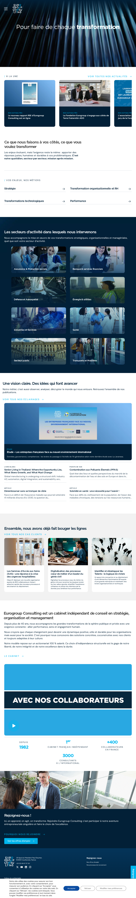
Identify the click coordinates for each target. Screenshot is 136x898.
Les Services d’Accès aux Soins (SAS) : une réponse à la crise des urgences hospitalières (23, 574)
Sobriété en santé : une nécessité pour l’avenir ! (94, 491)
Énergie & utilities (82, 299)
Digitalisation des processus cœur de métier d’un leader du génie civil (67, 574)
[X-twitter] (17, 867)
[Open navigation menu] (5, 8)
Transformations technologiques (24, 201)
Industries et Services (25, 329)
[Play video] (13, 726)
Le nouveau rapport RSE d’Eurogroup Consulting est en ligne (26, 116)
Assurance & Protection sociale (30, 269)
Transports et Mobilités (85, 360)
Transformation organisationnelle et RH (94, 188)
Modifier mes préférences (111, 888)
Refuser (87, 888)
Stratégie (10, 188)
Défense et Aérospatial (26, 299)
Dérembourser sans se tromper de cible (25, 491)
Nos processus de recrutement (96, 865)
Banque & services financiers (88, 269)
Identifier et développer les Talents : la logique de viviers (110, 572)
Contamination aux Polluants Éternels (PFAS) (94, 469)
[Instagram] (30, 867)
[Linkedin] (26, 867)
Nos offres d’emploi (93, 862)
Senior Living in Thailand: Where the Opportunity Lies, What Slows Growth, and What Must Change (33, 471)
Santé (76, 329)
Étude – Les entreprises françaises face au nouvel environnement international (49, 452)
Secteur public (21, 360)
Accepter (71, 888)
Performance (78, 201)
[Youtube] (21, 867)
